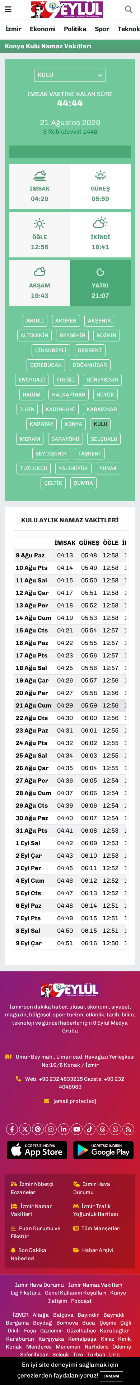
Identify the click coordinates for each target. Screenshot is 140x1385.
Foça (30, 1330)
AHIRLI (35, 320)
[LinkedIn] (64, 1129)
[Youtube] (77, 1129)
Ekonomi (43, 29)
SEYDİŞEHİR (51, 453)
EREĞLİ (65, 379)
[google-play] (103, 1151)
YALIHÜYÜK (73, 468)
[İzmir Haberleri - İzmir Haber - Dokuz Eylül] (67, 9)
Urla (114, 1354)
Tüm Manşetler (100, 1228)
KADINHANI (60, 409)
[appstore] (37, 1151)
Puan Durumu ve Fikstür (36, 1232)
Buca (88, 1323)
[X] (25, 1129)
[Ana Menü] (8, 9)
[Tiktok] (89, 1129)
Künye (118, 1293)
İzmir (13, 29)
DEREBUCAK (46, 365)
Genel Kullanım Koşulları (75, 1293)
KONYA (73, 424)
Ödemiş (121, 1347)
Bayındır (88, 1315)
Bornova (67, 1323)
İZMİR (21, 1315)
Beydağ (42, 1323)
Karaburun (20, 1339)
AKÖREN (65, 320)
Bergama (17, 1323)
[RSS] (128, 1129)
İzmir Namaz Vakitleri (31, 1210)
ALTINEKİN (34, 335)
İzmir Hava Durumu (92, 1188)
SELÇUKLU (104, 439)
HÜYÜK (105, 394)
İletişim (57, 1301)
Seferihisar (34, 1354)
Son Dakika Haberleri (29, 1254)
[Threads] (102, 1129)
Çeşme (107, 1323)
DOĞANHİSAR (90, 365)
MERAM (30, 439)
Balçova (63, 1315)
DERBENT (90, 350)
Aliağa (41, 1315)
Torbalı (96, 1354)
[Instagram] (51, 1129)
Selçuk (60, 1354)
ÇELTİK (53, 483)
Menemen (68, 1347)
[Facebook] (12, 1129)
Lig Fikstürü (26, 1293)
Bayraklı (114, 1315)
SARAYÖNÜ (65, 439)
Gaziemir (51, 1330)
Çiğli (125, 1323)
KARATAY (41, 424)
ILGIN (27, 409)
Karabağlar (114, 1330)
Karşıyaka (51, 1339)
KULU (100, 424)
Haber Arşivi (97, 1250)
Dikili (14, 1330)
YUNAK (108, 468)
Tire (78, 1354)
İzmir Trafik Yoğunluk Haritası (95, 1210)
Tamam (111, 1376)
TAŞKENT (90, 453)
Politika (75, 29)
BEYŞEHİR (72, 335)
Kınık (124, 1339)
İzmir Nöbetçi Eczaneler (32, 1188)
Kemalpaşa (82, 1339)
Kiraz (107, 1339)
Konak (14, 1347)
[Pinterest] (38, 1129)
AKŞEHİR (99, 320)
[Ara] (128, 10)
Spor (102, 29)
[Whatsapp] (115, 1129)
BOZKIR (106, 335)
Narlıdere (96, 1347)
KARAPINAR (102, 409)
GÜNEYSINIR (102, 379)
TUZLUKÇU (33, 468)
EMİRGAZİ (32, 379)
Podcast (81, 1301)
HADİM (32, 394)
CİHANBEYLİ (51, 350)
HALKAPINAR (68, 394)
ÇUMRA (83, 483)
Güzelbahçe (81, 1330)
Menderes (39, 1347)
